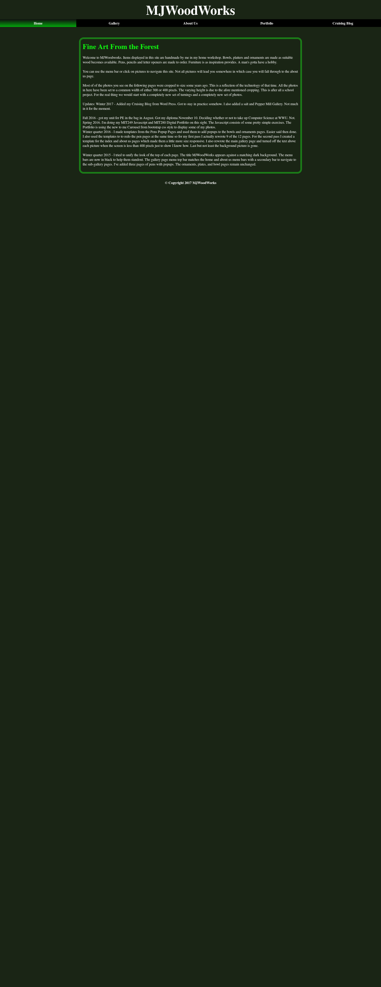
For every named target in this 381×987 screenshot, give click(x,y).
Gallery (114, 23)
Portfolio (266, 23)
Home (38, 23)
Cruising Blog (342, 23)
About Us (190, 23)
